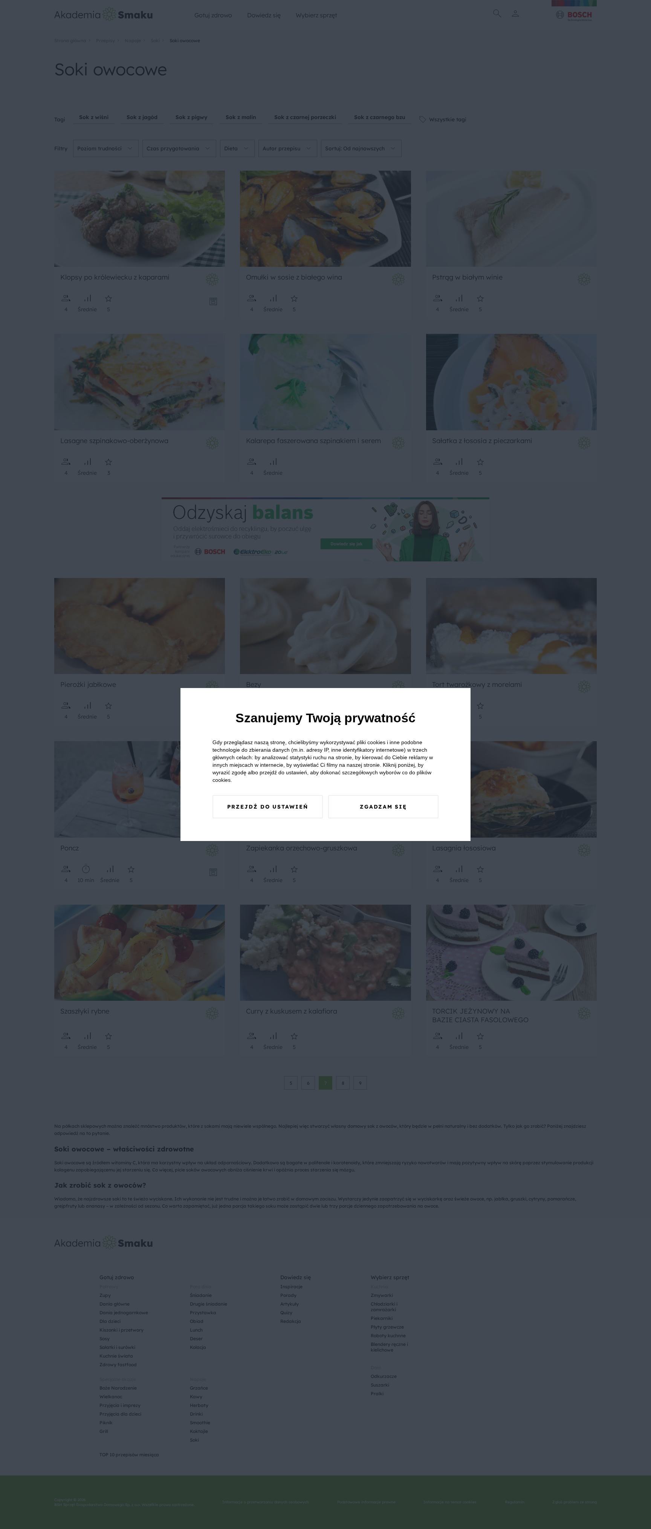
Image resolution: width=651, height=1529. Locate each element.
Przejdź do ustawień (267, 806)
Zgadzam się (383, 806)
